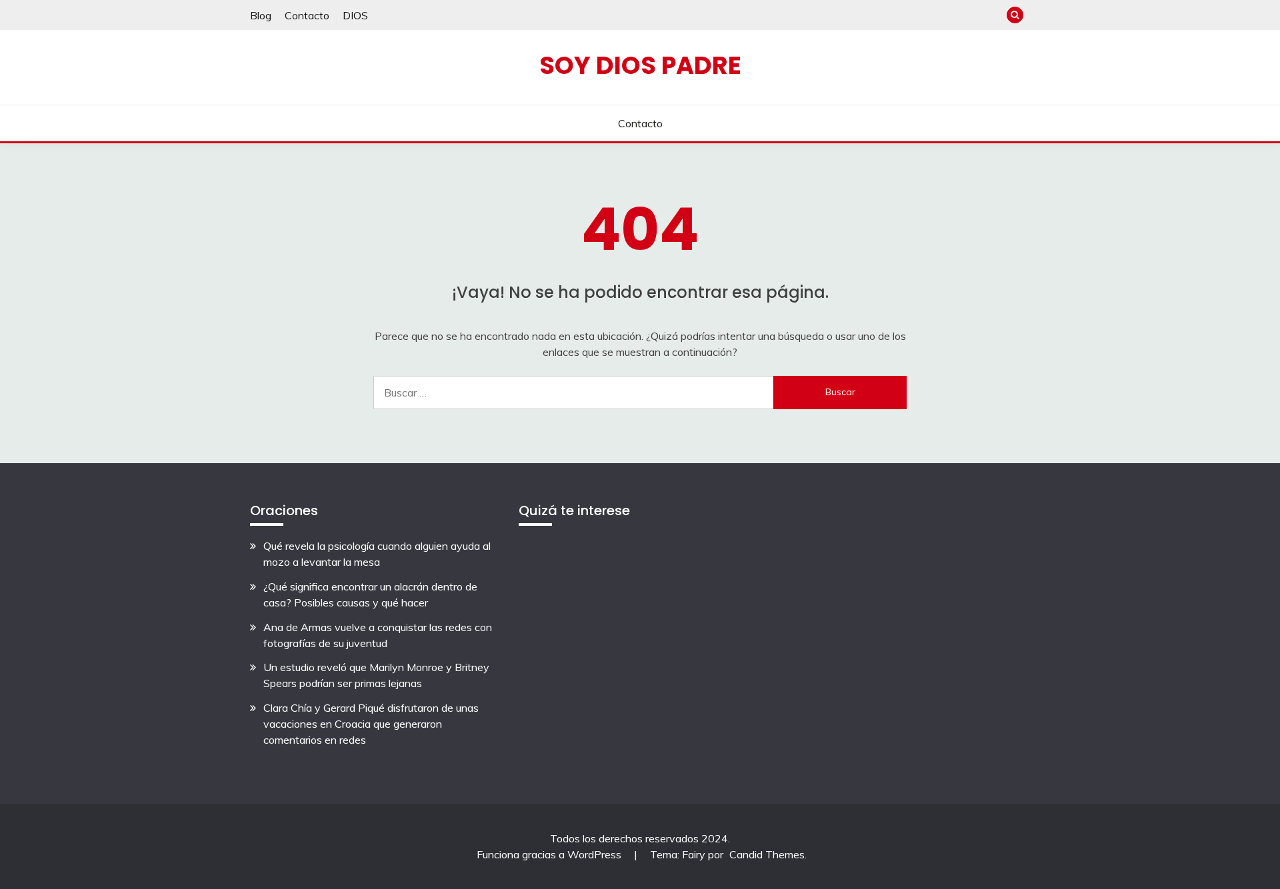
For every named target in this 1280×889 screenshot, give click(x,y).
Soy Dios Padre (640, 65)
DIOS (355, 15)
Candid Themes (767, 854)
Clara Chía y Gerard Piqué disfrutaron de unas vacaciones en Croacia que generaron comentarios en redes (371, 723)
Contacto (307, 15)
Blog (260, 15)
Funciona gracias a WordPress (550, 854)
